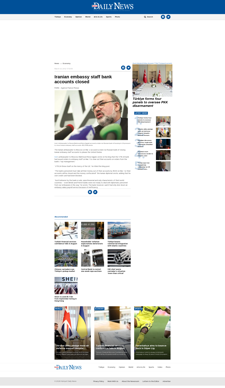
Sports (108, 17)
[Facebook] (163, 17)
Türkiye (57, 17)
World (87, 17)
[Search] (145, 17)
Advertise (167, 381)
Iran (55, 157)
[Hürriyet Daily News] (112, 7)
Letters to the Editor (151, 381)
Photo (117, 17)
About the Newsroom (130, 381)
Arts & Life (98, 17)
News (56, 63)
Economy (68, 17)
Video (160, 367)
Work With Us (112, 381)
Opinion (78, 17)
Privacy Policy (98, 381)
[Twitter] (168, 17)
